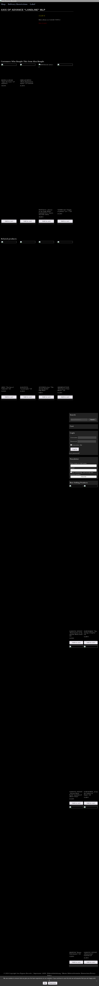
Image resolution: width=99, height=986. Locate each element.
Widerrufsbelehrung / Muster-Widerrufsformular (63, 973)
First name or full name (78, 463)
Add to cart (9, 221)
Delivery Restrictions (18, 4)
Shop (3, 4)
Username (73, 437)
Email (72, 468)
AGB (44, 973)
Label (32, 4)
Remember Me (77, 445)
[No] (97, 981)
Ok (45, 983)
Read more (52, 983)
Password (73, 441)
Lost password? (74, 453)
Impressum (37, 973)
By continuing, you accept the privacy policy (81, 473)
